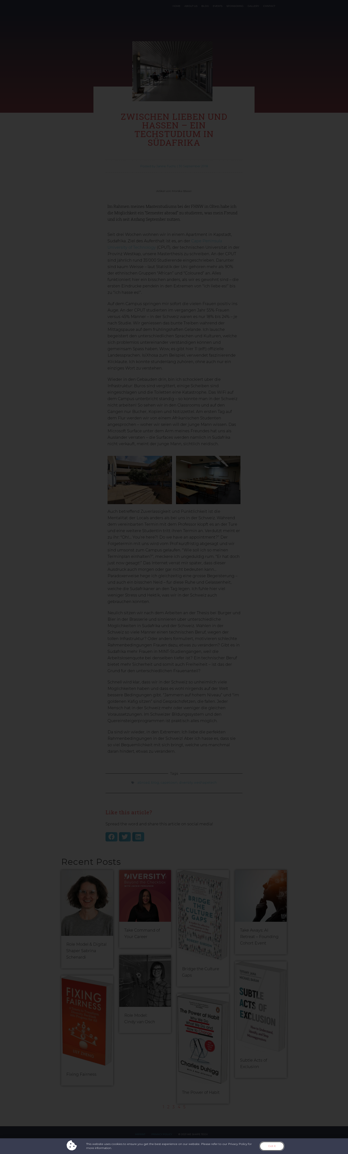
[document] (174, 577)
